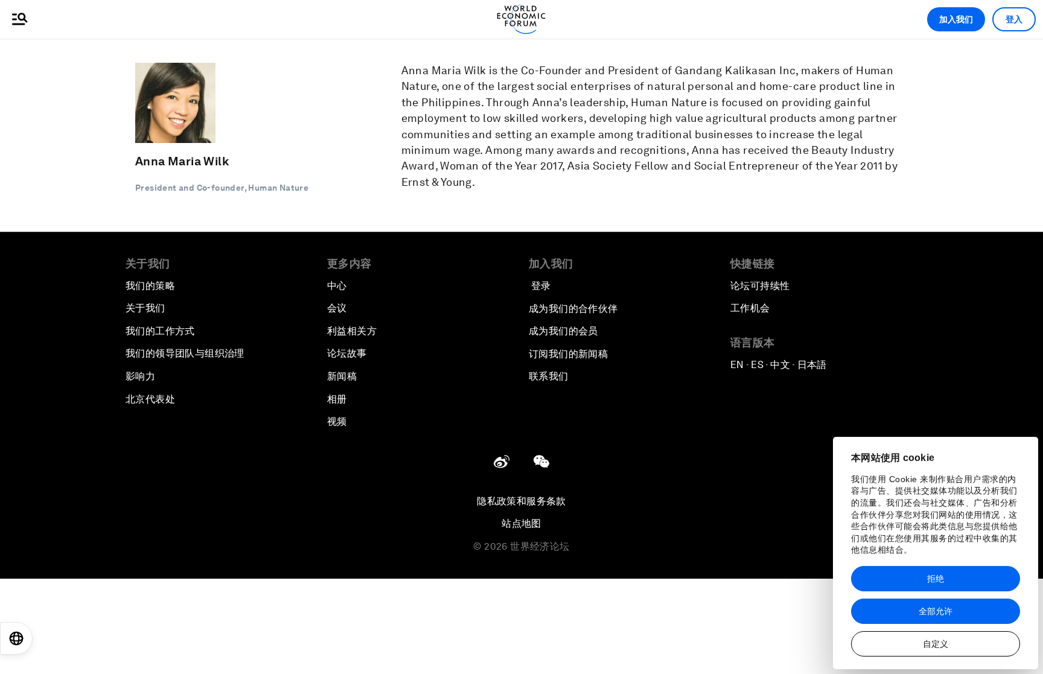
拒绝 (935, 578)
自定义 (935, 644)
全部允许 (935, 611)
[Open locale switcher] (16, 638)
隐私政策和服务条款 (521, 501)
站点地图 (521, 523)
